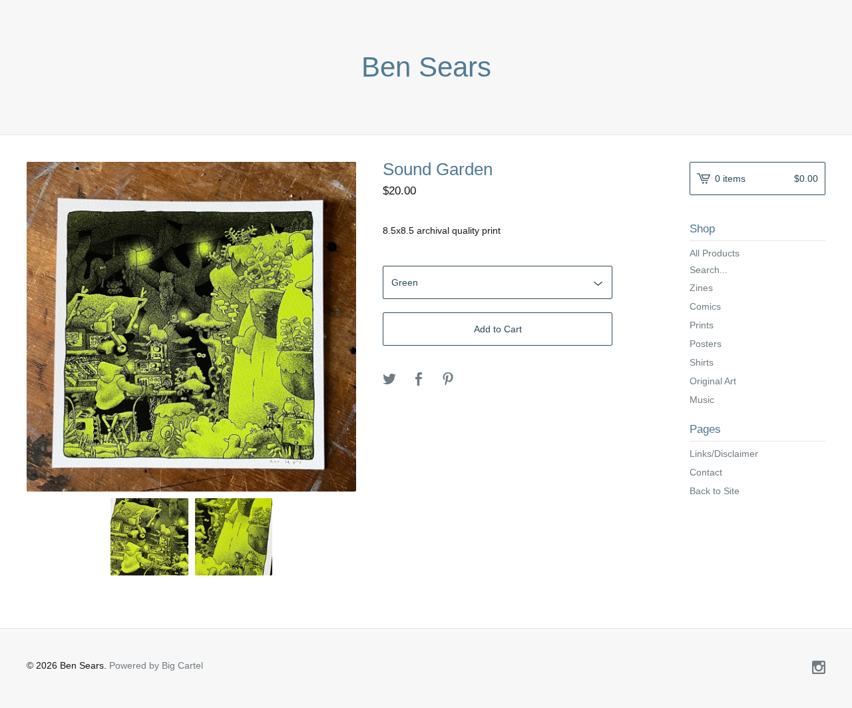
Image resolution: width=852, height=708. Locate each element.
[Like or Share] (418, 380)
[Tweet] (389, 380)
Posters (706, 343)
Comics (705, 306)
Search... (709, 269)
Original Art (713, 381)
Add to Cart (498, 329)
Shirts (702, 362)
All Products (715, 253)
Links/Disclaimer (724, 453)
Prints (702, 325)
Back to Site (715, 491)
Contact (706, 472)
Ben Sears (426, 67)
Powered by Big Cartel (156, 665)
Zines (701, 287)
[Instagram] (818, 669)
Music (702, 399)
